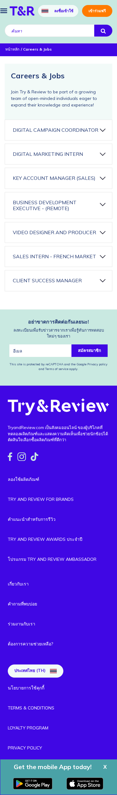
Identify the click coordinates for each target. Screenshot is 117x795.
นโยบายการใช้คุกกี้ (26, 688)
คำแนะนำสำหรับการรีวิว (32, 519)
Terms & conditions (31, 708)
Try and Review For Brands (41, 499)
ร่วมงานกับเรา (21, 624)
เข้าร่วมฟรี (97, 10)
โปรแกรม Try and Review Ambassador (52, 559)
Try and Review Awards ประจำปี (45, 539)
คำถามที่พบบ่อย (22, 604)
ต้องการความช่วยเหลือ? (30, 644)
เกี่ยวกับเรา (18, 584)
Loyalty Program (28, 728)
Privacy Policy (25, 748)
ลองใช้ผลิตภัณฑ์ (23, 479)
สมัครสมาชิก (89, 350)
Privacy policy (97, 364)
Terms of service (56, 369)
